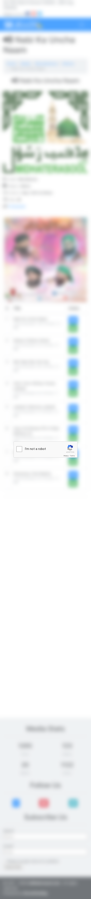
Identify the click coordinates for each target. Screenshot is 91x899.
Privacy (66, 456)
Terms (72, 456)
